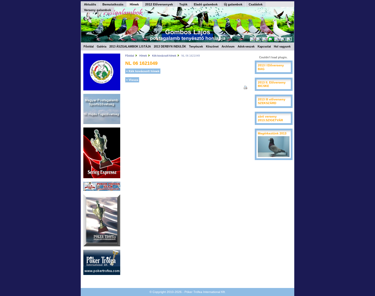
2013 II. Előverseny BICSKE (272, 84)
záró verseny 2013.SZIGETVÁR (270, 118)
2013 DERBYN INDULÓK (170, 46)
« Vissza (132, 80)
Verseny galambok (97, 10)
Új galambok (233, 4)
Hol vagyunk (282, 46)
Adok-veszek (246, 46)
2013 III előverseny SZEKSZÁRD (271, 101)
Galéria (101, 46)
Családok (256, 4)
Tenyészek (196, 46)
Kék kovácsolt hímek (164, 55)
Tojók (183, 4)
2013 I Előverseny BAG (271, 67)
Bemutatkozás (112, 4)
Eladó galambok (206, 4)
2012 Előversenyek (159, 4)
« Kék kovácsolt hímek (143, 71)
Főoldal (89, 46)
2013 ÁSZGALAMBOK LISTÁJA (130, 46)
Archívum (228, 46)
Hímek (134, 4)
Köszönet (212, 46)
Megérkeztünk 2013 (272, 133)
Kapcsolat (264, 46)
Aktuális (90, 4)
